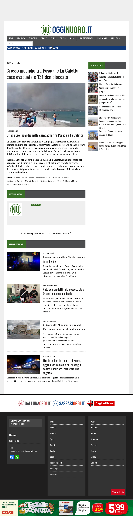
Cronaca (21, 38)
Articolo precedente (33, 233)
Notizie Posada (32, 181)
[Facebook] (11, 457)
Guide (72, 38)
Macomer (31, 47)
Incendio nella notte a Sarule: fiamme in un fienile (64, 259)
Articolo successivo (59, 233)
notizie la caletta (15, 181)
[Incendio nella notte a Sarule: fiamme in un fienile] (23, 269)
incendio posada (43, 177)
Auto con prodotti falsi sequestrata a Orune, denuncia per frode (64, 291)
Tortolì (23, 47)
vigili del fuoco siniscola (18, 184)
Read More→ (72, 276)
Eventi (53, 38)
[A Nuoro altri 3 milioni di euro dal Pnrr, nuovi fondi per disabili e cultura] (23, 337)
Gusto (63, 38)
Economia (33, 38)
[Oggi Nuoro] (66, 30)
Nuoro (9, 47)
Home (11, 38)
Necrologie (102, 38)
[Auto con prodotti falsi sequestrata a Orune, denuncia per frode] (23, 301)
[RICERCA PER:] (20, 43)
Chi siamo (115, 38)
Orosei (44, 47)
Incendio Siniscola (61, 177)
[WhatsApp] (17, 457)
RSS (11, 448)
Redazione (36, 204)
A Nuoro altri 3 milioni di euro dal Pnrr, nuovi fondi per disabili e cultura (64, 327)
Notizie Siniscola (48, 181)
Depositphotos (31, 451)
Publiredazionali (85, 38)
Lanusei (55, 47)
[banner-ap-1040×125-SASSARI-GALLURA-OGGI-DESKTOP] (66, 514)
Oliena (50, 47)
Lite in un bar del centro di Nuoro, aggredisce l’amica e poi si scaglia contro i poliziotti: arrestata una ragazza (62, 366)
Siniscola (16, 47)
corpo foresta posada (24, 177)
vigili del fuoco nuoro (68, 181)
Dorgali (38, 47)
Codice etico (14, 440)
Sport (44, 38)
